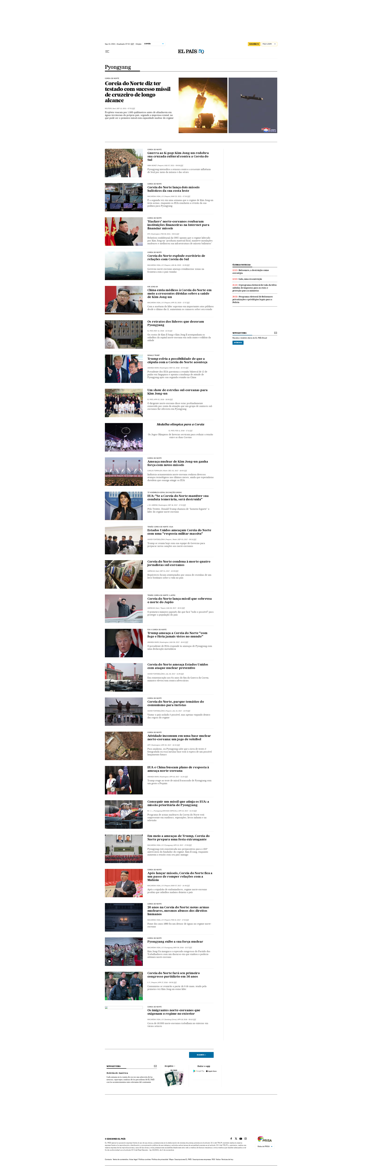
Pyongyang (118, 67)
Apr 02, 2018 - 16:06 (163, 400)
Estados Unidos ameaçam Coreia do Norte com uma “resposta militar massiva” (179, 532)
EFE (148, 234)
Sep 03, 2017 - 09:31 (187, 539)
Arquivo (168, 1066)
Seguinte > (201, 1055)
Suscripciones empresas (201, 1159)
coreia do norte (154, 1007)
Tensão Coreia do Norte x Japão (161, 595)
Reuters (108, 109)
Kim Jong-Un (152, 287)
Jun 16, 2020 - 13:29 (180, 265)
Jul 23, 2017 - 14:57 (181, 711)
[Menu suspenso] (107, 51)
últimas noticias (241, 265)
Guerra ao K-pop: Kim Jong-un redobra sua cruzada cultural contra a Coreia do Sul (178, 157)
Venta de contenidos (120, 1159)
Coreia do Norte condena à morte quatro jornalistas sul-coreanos (178, 563)
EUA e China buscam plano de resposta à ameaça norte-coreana (178, 769)
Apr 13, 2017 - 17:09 (183, 845)
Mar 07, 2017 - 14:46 (180, 886)
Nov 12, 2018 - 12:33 (163, 331)
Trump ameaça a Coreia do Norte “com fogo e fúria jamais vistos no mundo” (177, 635)
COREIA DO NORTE (154, 150)
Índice (218, 1159)
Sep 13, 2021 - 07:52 (126, 109)
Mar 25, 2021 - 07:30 (180, 196)
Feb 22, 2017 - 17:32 (180, 920)
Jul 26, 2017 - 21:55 (175, 674)
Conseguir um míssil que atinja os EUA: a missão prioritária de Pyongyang (178, 803)
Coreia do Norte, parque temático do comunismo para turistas (175, 703)
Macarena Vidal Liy (155, 196)
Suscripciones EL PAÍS (183, 1159)
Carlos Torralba (154, 471)
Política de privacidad (160, 1159)
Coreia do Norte (112, 78)
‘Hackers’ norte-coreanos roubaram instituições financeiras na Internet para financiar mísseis (178, 225)
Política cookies (144, 1159)
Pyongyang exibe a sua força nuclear (175, 941)
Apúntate (238, 343)
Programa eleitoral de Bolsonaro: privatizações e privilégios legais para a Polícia (252, 299)
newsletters (239, 333)
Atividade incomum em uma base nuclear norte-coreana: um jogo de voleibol (179, 738)
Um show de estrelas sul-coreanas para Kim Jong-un (177, 392)
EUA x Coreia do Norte (157, 630)
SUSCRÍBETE (254, 44)
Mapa (171, 1159)
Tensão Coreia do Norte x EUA (160, 527)
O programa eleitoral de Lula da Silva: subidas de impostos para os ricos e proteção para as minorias (254, 288)
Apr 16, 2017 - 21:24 (179, 777)
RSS (213, 1159)
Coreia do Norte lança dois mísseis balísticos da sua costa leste (173, 189)
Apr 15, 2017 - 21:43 (187, 811)
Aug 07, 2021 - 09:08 (173, 166)
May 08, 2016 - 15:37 (183, 948)
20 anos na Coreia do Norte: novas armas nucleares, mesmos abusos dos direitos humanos (178, 911)
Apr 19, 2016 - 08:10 (187, 1020)
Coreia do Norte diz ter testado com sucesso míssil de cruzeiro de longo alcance (137, 92)
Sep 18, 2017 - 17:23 (177, 505)
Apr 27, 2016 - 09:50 (167, 983)
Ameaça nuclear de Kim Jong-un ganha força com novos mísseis (177, 463)
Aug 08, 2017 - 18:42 (179, 642)
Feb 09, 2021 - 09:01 (170, 234)
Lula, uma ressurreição (250, 279)
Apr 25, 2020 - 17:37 (180, 303)
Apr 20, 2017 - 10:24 (170, 745)
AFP (148, 745)
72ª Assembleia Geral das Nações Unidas (164, 492)
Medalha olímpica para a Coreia (180, 424)
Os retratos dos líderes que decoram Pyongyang (175, 323)
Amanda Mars (153, 368)
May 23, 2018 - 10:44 (179, 368)
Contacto (108, 1159)
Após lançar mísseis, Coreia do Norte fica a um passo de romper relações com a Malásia (179, 877)
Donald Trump (153, 355)
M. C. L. (150, 811)
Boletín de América (117, 1073)
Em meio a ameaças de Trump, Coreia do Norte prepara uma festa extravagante (178, 838)
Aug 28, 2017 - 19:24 (175, 608)
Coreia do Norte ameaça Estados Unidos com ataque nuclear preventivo (177, 666)
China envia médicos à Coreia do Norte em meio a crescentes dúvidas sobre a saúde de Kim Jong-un (179, 294)
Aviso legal (133, 1159)
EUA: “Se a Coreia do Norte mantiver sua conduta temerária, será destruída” (178, 498)
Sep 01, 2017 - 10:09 (169, 571)
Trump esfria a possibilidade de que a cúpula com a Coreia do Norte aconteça (177, 361)
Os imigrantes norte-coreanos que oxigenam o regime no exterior (173, 1012)
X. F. (148, 983)
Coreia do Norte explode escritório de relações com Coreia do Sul (176, 258)
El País (150, 331)
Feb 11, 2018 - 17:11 (183, 431)
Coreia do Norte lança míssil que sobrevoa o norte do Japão (179, 600)
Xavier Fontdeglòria (156, 539)
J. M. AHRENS (152, 505)
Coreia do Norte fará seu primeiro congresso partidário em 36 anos (173, 975)
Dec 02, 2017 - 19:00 (177, 471)
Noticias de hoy (227, 1159)
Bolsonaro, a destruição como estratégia (250, 271)
